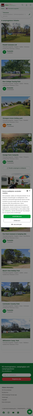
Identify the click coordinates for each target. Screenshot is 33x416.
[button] (16, 224)
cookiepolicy (7, 211)
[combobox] (27, 191)
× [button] (29, 190)
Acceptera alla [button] (17, 216)
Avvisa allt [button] (17, 220)
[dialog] (16, 208)
